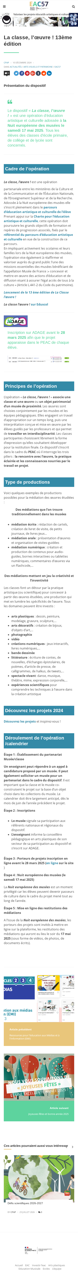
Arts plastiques (56, 1265)
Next (71, 1147)
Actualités (16, 66)
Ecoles (46, 1268)
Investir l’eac (39, 1265)
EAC (27, 1265)
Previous (66, 1147)
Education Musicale (29, 1268)
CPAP (6, 62)
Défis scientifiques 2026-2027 (25, 1203)
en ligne (52, 863)
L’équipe (56, 1268)
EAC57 (58, 66)
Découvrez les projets (20, 721)
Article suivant (59, 1108)
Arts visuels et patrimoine (38, 66)
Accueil (19, 1265)
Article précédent (20, 1029)
